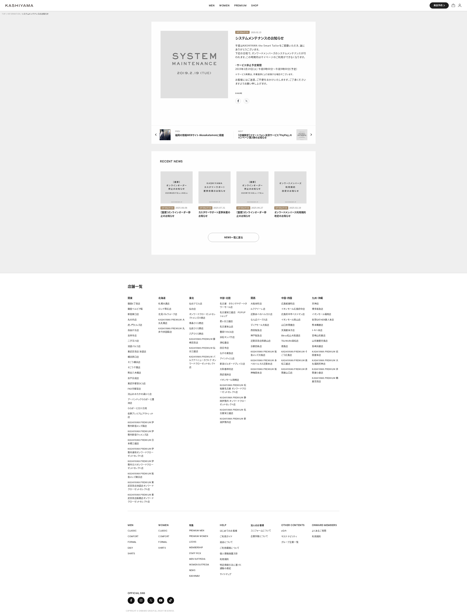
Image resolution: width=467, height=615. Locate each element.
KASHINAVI (194, 575)
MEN (131, 525)
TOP (4, 13)
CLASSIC (132, 530)
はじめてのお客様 (228, 530)
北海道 (161, 298)
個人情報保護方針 (229, 553)
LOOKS (192, 541)
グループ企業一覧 (289, 542)
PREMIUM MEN (196, 530)
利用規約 (224, 559)
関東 (130, 298)
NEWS (192, 570)
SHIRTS (131, 553)
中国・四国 (286, 298)
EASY (130, 547)
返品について (226, 542)
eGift (283, 530)
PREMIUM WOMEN (198, 536)
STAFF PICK (195, 553)
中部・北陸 (225, 298)
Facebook (238, 101)
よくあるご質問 (319, 530)
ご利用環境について (229, 547)
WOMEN (163, 525)
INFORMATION (13, 13)
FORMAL (132, 542)
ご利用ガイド (226, 536)
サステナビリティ (289, 536)
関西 (253, 298)
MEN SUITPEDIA (197, 558)
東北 (191, 298)
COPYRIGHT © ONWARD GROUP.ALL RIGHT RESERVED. (150, 610)
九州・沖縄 (317, 298)
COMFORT (133, 536)
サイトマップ (225, 574)
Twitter (246, 101)
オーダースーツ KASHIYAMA (19, 5)
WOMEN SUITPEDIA (199, 564)
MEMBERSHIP (196, 547)
